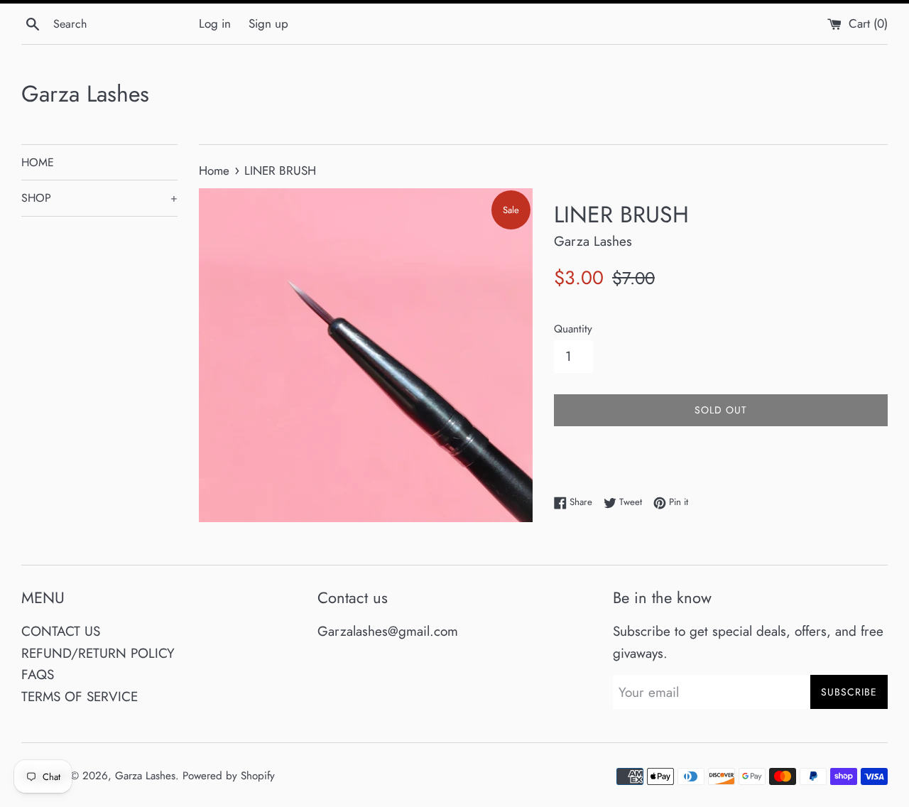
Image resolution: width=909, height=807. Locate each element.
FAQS (37, 674)
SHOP (99, 198)
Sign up (268, 23)
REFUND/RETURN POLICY (98, 653)
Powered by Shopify (229, 776)
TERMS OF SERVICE (79, 696)
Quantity (573, 329)
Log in (215, 23)
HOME (37, 162)
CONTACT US (60, 631)
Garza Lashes (85, 94)
